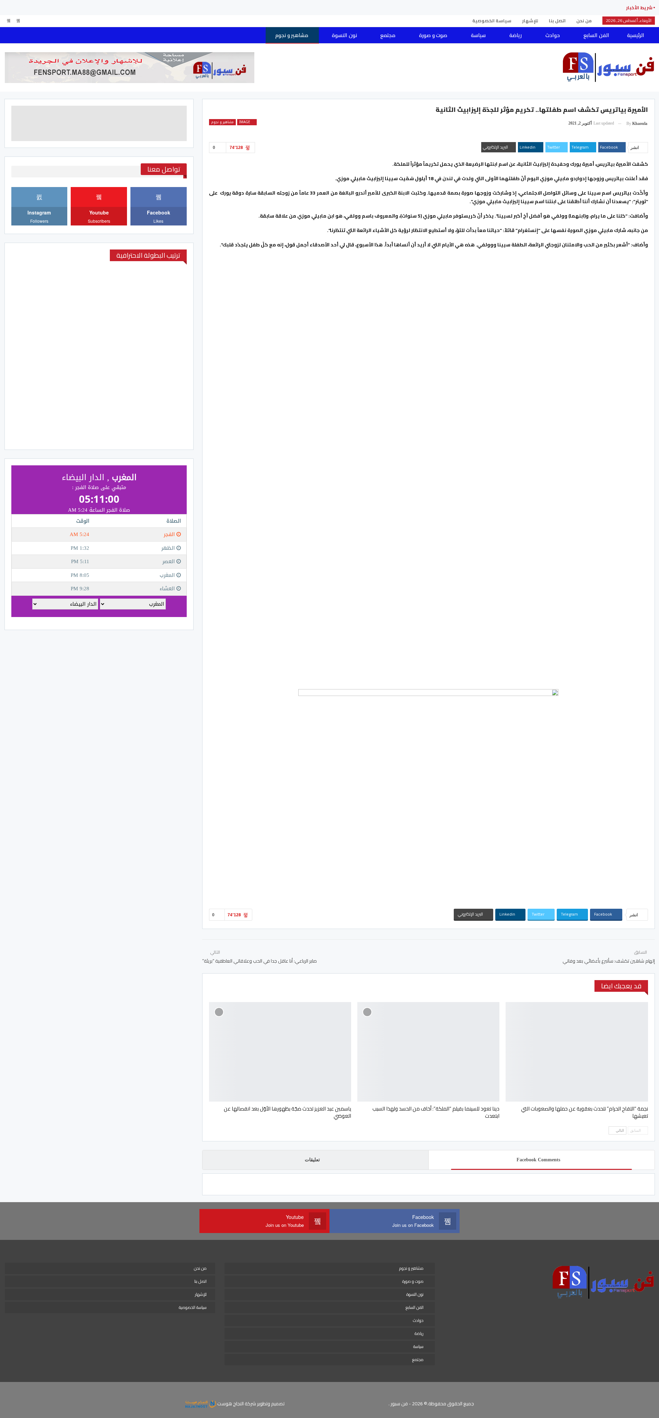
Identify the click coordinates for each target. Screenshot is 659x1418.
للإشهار (530, 20)
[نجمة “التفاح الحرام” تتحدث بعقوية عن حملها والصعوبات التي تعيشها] (577, 1052)
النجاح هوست (230, 1403)
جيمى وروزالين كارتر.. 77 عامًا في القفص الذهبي (562, 7)
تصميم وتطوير (271, 1403)
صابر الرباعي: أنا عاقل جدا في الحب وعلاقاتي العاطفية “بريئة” (259, 960)
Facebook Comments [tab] (538, 1159)
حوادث (552, 35)
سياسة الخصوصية (491, 20)
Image (245, 122)
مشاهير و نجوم (291, 35)
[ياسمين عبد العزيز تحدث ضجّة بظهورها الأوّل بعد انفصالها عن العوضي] (280, 1052)
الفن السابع (596, 35)
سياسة (478, 35)
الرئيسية (635, 35)
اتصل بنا (557, 20)
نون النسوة (344, 35)
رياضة (515, 35)
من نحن (584, 20)
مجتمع (387, 35)
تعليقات (312, 1159)
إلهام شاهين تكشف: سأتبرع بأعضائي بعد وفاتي (609, 960)
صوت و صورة (433, 35)
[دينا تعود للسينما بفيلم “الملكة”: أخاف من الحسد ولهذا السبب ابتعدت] (428, 1052)
